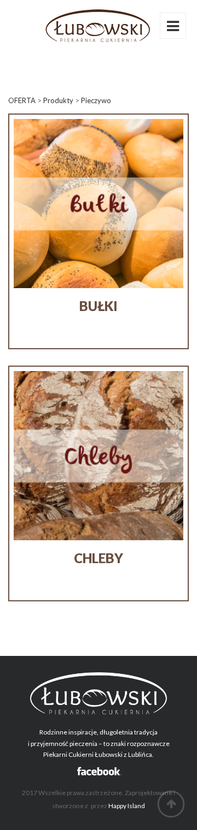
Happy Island (126, 806)
